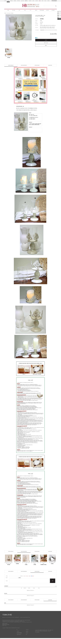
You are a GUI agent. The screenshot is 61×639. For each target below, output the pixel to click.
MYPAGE (18, 0)
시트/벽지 (47, 10)
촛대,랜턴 (11, 13)
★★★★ (30, 575)
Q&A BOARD (50, 65)
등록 (52, 580)
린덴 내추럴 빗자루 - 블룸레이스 (35, 563)
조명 (25, 10)
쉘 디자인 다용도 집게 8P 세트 (26, 563)
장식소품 (13, 10)
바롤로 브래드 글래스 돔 (8, 56)
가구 (30, 10)
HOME (5, 13)
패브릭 (36, 10)
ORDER (15, 0)
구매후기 (30, 0)
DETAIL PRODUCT (10, 65)
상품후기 (27, 632)
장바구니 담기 (46, 42)
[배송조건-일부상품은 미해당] (44, 27)
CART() (11, 0)
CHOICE (36, 0)
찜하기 (46, 45)
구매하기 (46, 40)
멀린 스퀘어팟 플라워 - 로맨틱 (43, 563)
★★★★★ (33, 575)
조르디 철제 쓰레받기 (52, 562)
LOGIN (5, 0)
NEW (42, 0)
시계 (19, 10)
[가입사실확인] (37, 632)
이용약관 (18, 631)
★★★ (27, 575)
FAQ (26, 634)
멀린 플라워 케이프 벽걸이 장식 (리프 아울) (9, 563)
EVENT (48, 0)
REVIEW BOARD (37, 65)
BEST (33, 0)
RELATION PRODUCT (24, 65)
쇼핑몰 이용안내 (19, 634)
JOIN (8, 0)
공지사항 (22, 0)
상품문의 (27, 631)
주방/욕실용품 (42, 10)
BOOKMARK (55, 0)
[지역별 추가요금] (51, 27)
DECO (45, 0)
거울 (8, 10)
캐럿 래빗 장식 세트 (17, 562)
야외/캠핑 (53, 10)
